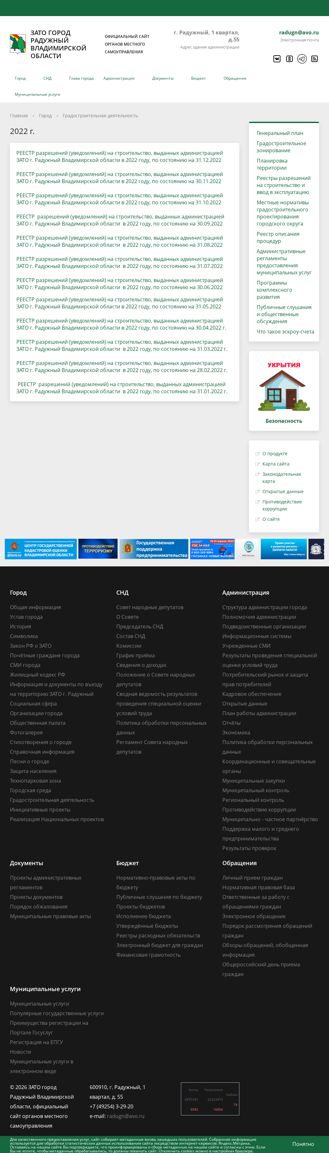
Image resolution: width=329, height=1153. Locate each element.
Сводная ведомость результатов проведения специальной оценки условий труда (158, 703)
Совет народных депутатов (149, 607)
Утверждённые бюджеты (147, 925)
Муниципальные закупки (253, 780)
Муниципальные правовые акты (50, 916)
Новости (20, 1051)
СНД (47, 78)
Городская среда (30, 790)
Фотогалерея (26, 732)
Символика (24, 636)
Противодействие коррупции (259, 809)
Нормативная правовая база (258, 887)
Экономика (236, 732)
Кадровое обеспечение (251, 693)
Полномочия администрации (259, 616)
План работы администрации (259, 713)
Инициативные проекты (40, 809)
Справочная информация (42, 751)
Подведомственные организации (264, 626)
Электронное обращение (254, 916)
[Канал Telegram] (302, 59)
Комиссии (128, 645)
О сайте (271, 519)
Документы (162, 78)
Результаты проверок (249, 848)
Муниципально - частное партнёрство (270, 819)
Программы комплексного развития (274, 289)
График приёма (135, 655)
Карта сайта (275, 464)
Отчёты (231, 722)
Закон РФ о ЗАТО (30, 645)
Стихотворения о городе (41, 742)
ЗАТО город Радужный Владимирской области (90, 44)
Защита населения (33, 771)
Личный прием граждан (252, 877)
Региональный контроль (253, 799)
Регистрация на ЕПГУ (36, 1042)
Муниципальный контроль (255, 790)
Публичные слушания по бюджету (159, 896)
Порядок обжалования (38, 906)
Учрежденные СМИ (246, 645)
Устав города (26, 616)
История (20, 626)
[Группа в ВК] (276, 59)
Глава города (81, 78)
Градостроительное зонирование (281, 147)
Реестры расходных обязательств (158, 935)
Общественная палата (38, 722)
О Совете (127, 616)
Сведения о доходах (141, 665)
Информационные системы (256, 636)
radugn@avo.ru (299, 32)
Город (20, 78)
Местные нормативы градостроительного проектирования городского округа (283, 213)
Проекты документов (36, 896)
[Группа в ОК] (289, 59)
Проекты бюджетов (140, 906)
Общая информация (35, 607)
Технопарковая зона (35, 780)
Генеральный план (280, 133)
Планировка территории (272, 164)
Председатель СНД (139, 626)
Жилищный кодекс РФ (37, 674)
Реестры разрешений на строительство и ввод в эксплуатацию (284, 185)
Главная (19, 115)
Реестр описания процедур (278, 237)
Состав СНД (130, 636)
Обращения (235, 78)
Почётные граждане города (45, 655)
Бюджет (198, 78)
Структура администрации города (264, 607)
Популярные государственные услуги (57, 1013)
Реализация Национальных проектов (57, 819)
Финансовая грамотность (148, 954)
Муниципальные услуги (37, 94)
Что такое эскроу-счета (285, 331)
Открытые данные (283, 491)
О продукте (275, 453)
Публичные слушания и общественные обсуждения (284, 314)
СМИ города (25, 665)
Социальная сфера (33, 703)
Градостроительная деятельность (100, 115)
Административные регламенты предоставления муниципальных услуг (284, 262)
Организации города (36, 713)
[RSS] (314, 59)
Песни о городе (29, 761)
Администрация (119, 78)
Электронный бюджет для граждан (159, 945)
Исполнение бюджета (143, 916)
